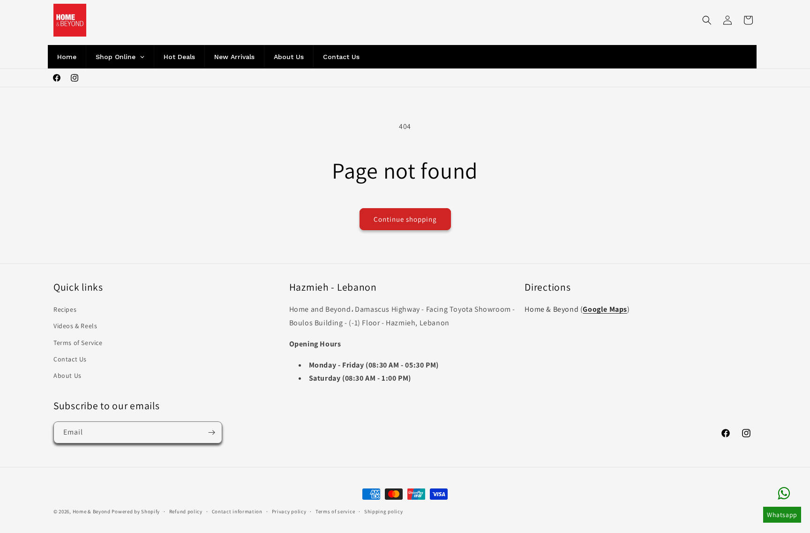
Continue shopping (405, 219)
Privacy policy (289, 511)
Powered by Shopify (136, 511)
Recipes (64, 309)
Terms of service (335, 511)
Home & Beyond (92, 511)
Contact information (237, 511)
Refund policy (185, 511)
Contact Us (70, 358)
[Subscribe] (211, 432)
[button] (707, 20)
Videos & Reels (75, 326)
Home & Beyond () (577, 309)
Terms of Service (78, 342)
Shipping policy (383, 511)
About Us (67, 375)
